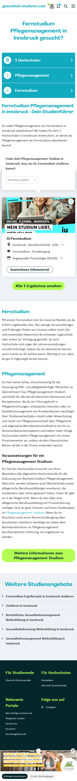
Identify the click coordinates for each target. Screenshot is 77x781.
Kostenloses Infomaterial (29, 270)
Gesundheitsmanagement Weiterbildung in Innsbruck (35, 641)
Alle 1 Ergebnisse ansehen (38, 285)
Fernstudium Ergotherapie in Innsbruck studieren (40, 596)
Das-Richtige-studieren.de (19, 713)
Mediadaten (47, 680)
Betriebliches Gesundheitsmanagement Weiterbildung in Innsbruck (33, 617)
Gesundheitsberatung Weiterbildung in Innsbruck (40, 629)
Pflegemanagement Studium (25, 512)
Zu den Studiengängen (42, 776)
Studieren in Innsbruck (21, 605)
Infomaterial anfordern (14, 776)
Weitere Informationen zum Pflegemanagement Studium (39, 555)
